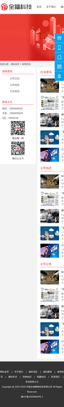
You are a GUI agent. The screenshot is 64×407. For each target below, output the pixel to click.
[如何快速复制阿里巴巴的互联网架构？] (49, 85)
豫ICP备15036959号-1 (32, 396)
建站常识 (12, 376)
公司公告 (14, 78)
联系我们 (55, 376)
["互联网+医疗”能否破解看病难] (49, 137)
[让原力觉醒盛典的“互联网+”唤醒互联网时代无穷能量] (49, 154)
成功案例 (47, 371)
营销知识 (27, 376)
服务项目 (33, 371)
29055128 (13, 118)
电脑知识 (41, 376)
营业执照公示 (32, 381)
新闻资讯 (26, 64)
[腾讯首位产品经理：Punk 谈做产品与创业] (49, 120)
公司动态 (14, 84)
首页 (39, 6)
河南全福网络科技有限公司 (39, 386)
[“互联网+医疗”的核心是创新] (49, 102)
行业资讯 (14, 91)
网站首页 (15, 64)
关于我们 (51, 6)
